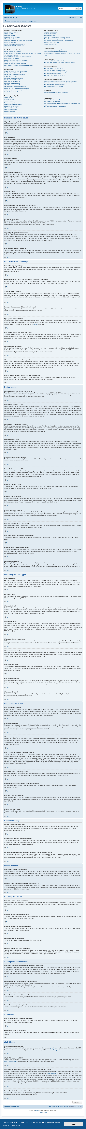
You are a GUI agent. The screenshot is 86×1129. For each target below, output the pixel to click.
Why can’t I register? (9, 35)
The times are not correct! (11, 55)
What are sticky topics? (10, 108)
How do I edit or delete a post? (12, 73)
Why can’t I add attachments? (12, 83)
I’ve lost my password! (10, 42)
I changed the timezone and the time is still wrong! (17, 56)
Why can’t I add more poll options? (13, 78)
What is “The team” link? (50, 44)
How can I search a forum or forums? (54, 68)
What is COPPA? (8, 33)
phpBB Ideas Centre (10, 1061)
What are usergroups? (50, 35)
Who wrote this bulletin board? (52, 99)
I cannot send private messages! (53, 50)
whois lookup (52, 1073)
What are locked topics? (10, 109)
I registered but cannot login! (12, 37)
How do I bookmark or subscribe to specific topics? (58, 83)
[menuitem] (15, 17)
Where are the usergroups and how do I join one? (57, 37)
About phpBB (56, 1050)
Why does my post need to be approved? (15, 90)
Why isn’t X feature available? (52, 101)
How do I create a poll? (10, 76)
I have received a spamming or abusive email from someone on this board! (62, 54)
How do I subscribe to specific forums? (54, 84)
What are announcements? (11, 106)
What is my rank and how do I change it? (15, 63)
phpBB (36, 324)
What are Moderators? (50, 33)
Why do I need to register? (11, 32)
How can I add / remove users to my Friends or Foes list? (59, 62)
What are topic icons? (10, 111)
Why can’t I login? (9, 38)
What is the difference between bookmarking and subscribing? (60, 81)
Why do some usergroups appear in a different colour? (58, 40)
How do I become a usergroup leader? (54, 38)
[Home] (10, 9)
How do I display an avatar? (11, 62)
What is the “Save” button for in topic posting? (16, 88)
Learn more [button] (15, 1125)
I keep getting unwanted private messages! (55, 51)
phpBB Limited (54, 1048)
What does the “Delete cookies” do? (14, 45)
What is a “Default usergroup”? (52, 42)
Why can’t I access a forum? (12, 81)
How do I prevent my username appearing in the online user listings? (22, 53)
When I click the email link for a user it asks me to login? (19, 65)
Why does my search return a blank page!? (55, 72)
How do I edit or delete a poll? (12, 79)
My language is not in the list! (12, 58)
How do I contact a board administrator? (55, 106)
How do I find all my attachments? (53, 94)
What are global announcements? (13, 104)
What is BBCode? (9, 97)
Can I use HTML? (9, 99)
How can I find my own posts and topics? (55, 75)
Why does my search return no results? (54, 70)
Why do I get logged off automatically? (14, 44)
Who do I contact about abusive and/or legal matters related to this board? (62, 104)
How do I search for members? (52, 73)
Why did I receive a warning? (12, 85)
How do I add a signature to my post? (14, 74)
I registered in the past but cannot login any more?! (18, 40)
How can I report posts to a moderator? (15, 86)
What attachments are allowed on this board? (56, 92)
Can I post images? (9, 102)
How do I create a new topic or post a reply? (16, 71)
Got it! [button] (73, 1124)
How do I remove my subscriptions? (53, 86)
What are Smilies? (9, 101)
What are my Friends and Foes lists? (54, 61)
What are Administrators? (50, 32)
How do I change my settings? (12, 51)
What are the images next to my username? (16, 60)
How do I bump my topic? (11, 91)
